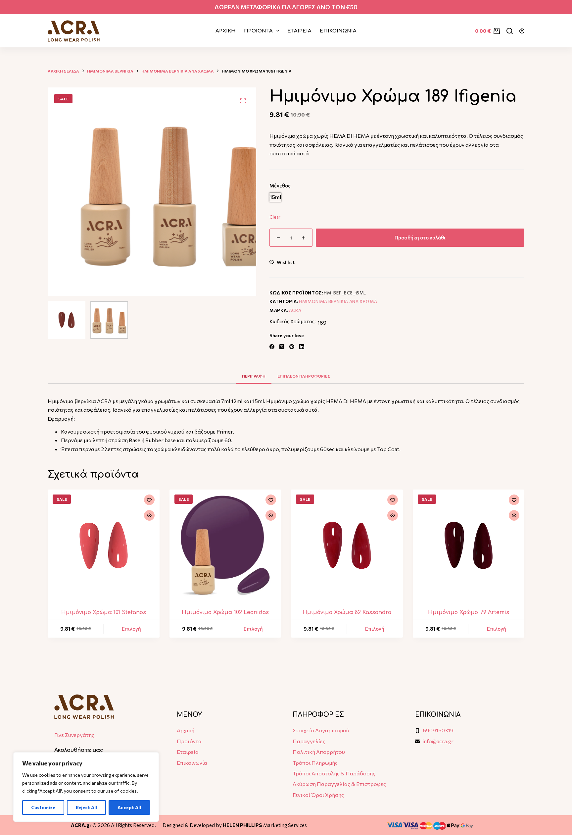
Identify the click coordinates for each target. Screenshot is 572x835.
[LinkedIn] (301, 346)
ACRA (295, 310)
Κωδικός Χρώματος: (292, 321)
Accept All (129, 807)
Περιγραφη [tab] (253, 376)
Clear (274, 217)
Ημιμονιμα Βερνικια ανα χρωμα (338, 301)
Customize (43, 807)
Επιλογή (131, 629)
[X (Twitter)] (281, 346)
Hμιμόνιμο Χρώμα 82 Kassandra (347, 612)
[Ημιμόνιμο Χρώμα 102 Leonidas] (225, 545)
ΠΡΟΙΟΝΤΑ (258, 31)
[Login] (521, 30)
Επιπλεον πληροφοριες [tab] (303, 376)
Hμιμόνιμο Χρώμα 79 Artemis (468, 612)
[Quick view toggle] (149, 515)
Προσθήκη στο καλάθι (420, 237)
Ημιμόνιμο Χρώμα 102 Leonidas (225, 612)
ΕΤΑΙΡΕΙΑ (299, 31)
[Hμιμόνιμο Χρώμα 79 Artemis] (469, 545)
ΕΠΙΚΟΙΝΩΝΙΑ (338, 31)
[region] (86, 787)
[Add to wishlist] (149, 500)
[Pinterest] (291, 346)
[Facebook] (271, 346)
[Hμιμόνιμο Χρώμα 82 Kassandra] (347, 545)
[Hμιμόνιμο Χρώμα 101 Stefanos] (104, 545)
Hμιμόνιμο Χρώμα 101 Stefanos (103, 612)
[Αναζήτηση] (509, 31)
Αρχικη (225, 31)
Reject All (86, 807)
